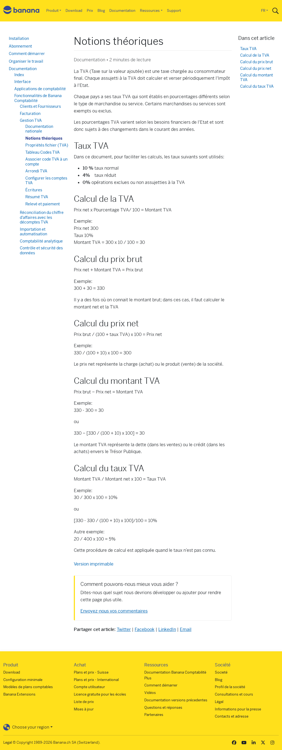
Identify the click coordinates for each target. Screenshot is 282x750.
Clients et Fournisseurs (40, 106)
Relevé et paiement (42, 204)
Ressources (150, 10)
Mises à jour (84, 709)
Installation (19, 38)
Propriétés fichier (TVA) (46, 145)
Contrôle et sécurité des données (41, 250)
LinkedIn (167, 629)
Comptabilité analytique (41, 241)
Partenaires (153, 714)
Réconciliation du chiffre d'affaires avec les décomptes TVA (42, 217)
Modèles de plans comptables (28, 687)
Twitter (124, 629)
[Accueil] (21, 11)
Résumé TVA (36, 196)
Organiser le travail (26, 61)
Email (185, 629)
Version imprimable (93, 564)
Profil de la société (230, 687)
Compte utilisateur (89, 687)
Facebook (144, 629)
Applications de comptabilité (40, 88)
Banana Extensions (19, 694)
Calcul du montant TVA (256, 77)
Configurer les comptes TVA (46, 181)
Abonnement (20, 46)
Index (19, 74)
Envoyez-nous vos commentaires (114, 611)
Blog (101, 10)
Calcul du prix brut (256, 62)
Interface (22, 81)
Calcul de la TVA (254, 55)
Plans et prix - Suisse (91, 672)
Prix (90, 10)
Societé (221, 672)
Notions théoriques (43, 138)
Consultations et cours (234, 694)
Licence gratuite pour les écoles (100, 694)
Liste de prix (84, 701)
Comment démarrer (27, 53)
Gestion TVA (31, 120)
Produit (52, 10)
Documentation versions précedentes (175, 700)
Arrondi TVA (36, 171)
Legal (7, 742)
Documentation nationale (39, 129)
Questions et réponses (163, 707)
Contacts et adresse (231, 716)
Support (174, 10)
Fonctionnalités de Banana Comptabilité (38, 98)
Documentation (122, 10)
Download (74, 10)
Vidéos (150, 692)
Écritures (33, 189)
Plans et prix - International (96, 679)
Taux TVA (248, 48)
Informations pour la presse (238, 709)
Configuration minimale (22, 679)
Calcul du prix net (255, 68)
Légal (219, 701)
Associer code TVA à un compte (46, 162)
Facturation (30, 113)
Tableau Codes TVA (42, 152)
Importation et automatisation (33, 232)
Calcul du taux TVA (257, 86)
